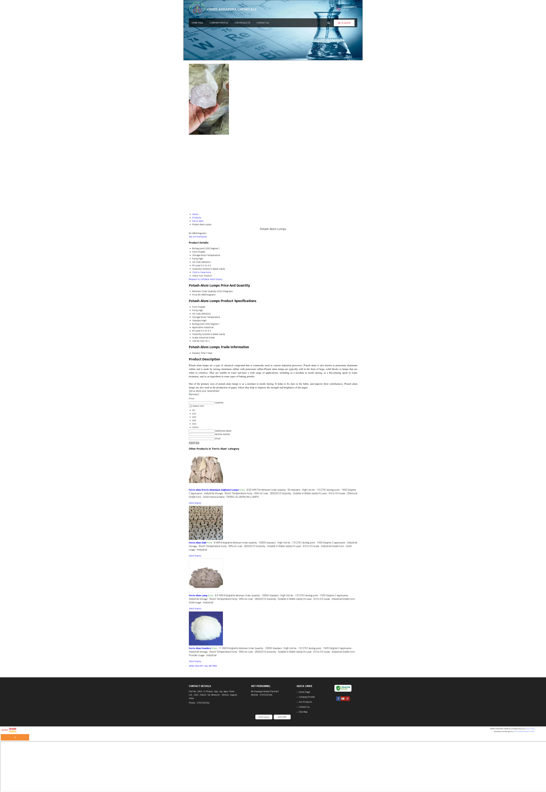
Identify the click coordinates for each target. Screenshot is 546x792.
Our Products (242, 22)
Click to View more (201, 272)
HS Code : (270, 493)
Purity (195, 310)
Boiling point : (318, 542)
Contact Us (263, 22)
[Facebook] (338, 700)
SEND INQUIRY (196, 666)
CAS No (195, 341)
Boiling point (198, 324)
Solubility (197, 334)
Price (194, 294)
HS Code (196, 313)
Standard (196, 320)
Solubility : (300, 493)
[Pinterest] (347, 700)
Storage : (230, 493)
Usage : (198, 549)
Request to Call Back (199, 279)
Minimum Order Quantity (204, 291)
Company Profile (218, 22)
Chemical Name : (234, 497)
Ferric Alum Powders (200, 648)
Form (194, 307)
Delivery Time (199, 353)
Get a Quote (344, 23)
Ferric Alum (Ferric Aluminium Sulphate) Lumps (214, 490)
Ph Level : (328, 493)
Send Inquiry (216, 279)
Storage (196, 317)
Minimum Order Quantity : (276, 490)
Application (197, 327)
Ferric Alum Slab (197, 542)
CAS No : (317, 490)
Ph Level (196, 330)
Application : (202, 493)
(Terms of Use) (530, 729)
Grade (195, 337)
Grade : (325, 546)
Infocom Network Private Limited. (524, 731)
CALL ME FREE (210, 666)
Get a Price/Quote (198, 236)
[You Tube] (343, 700)
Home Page (197, 22)
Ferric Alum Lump (198, 595)
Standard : (299, 490)
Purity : (253, 493)
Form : (202, 497)
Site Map (303, 712)
